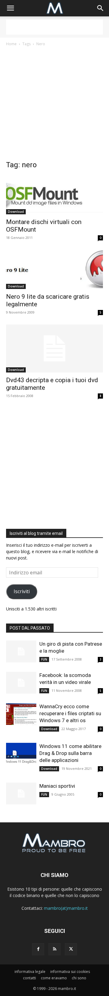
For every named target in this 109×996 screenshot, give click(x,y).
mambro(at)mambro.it (66, 908)
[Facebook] (38, 949)
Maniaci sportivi (57, 786)
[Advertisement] (54, 27)
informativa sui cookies (70, 971)
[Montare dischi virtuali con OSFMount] (54, 194)
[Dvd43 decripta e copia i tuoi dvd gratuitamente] (54, 348)
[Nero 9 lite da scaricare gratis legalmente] (54, 269)
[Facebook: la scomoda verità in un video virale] (21, 683)
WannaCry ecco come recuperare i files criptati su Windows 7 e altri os (70, 713)
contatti (29, 978)
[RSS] (54, 949)
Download (16, 211)
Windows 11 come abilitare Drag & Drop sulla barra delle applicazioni (70, 753)
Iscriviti (22, 591)
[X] (71, 949)
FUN (44, 659)
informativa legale (30, 971)
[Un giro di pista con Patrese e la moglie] (21, 652)
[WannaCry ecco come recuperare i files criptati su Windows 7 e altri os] (21, 714)
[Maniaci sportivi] (21, 794)
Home (11, 43)
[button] (10, 8)
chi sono (79, 978)
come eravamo (54, 978)
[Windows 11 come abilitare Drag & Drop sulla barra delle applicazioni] (21, 754)
